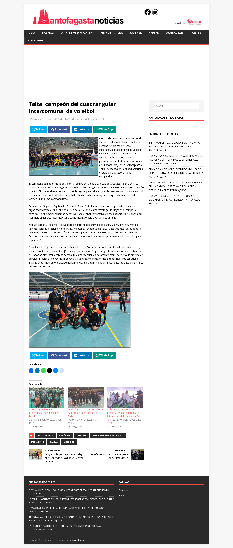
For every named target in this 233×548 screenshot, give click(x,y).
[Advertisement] (116, 75)
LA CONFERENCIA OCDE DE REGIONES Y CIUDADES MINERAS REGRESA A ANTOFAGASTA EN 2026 (176, 199)
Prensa (79, 119)
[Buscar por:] (176, 106)
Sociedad (136, 33)
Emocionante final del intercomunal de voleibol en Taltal (44, 413)
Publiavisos (35, 40)
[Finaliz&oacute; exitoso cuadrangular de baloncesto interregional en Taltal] (86, 397)
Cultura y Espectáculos (77, 33)
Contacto (123, 490)
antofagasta (45, 435)
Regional (48, 33)
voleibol (69, 442)
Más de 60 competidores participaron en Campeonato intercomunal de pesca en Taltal (125, 413)
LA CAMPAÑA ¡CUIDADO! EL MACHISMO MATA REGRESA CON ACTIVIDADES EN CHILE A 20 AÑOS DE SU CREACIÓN (175, 159)
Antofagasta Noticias (166, 118)
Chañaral (64, 435)
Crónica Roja (175, 33)
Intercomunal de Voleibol (108, 435)
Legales (196, 33)
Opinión (154, 33)
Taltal (54, 442)
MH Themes (79, 540)
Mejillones (37, 442)
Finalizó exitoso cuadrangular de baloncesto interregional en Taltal (86, 413)
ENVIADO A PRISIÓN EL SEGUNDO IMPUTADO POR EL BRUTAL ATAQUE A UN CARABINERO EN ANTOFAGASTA (176, 173)
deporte (81, 435)
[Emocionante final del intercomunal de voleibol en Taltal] (46, 397)
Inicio (31, 33)
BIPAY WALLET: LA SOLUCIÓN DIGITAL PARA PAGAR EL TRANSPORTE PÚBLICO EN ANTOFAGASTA (174, 146)
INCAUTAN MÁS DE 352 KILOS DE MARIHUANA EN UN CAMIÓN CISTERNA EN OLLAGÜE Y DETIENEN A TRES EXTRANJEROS (175, 186)
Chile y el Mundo (112, 33)
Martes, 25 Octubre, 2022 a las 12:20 (51, 119)
